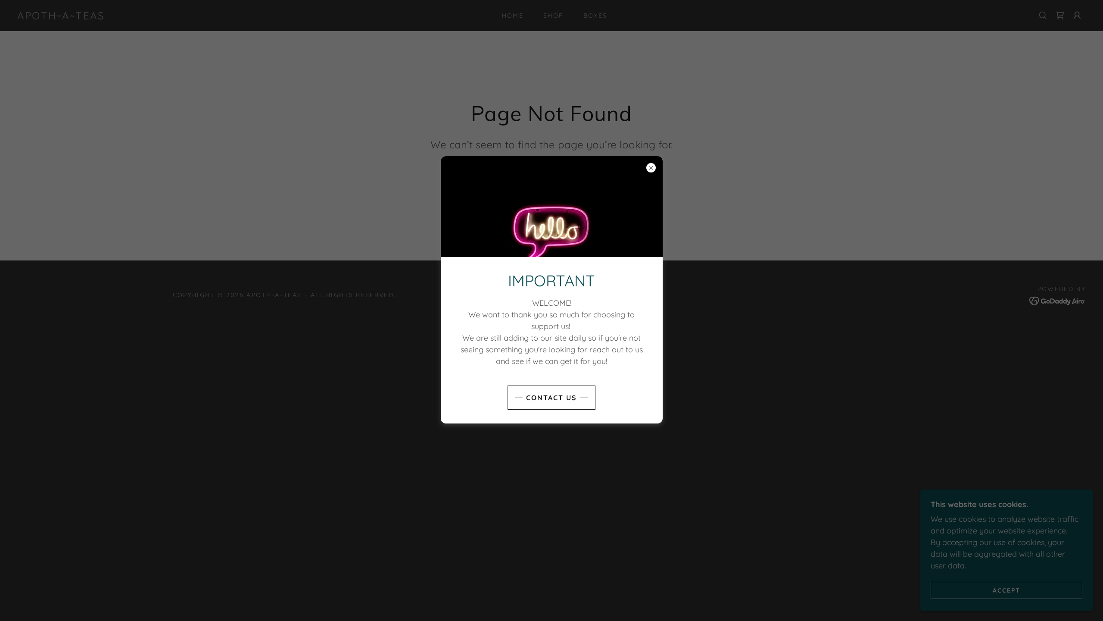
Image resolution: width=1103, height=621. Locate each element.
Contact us (551, 397)
